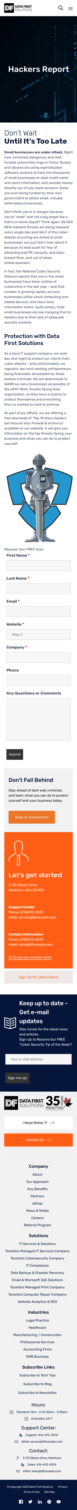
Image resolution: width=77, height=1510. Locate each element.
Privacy (63, 1486)
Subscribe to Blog (37, 1384)
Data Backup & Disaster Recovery (37, 1273)
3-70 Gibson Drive (23, 885)
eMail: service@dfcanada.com (32, 917)
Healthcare (37, 1328)
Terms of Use (32, 1491)
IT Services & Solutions (37, 1244)
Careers (37, 1218)
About (37, 1174)
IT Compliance (37, 1265)
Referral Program (37, 1225)
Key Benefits (37, 1189)
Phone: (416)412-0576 (26, 939)
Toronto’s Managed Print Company (37, 1287)
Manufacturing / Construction (37, 1335)
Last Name (17, 578)
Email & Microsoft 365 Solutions (37, 1280)
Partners (37, 1196)
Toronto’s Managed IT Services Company (37, 1251)
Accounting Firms (37, 1349)
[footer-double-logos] (38, 1109)
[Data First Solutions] (18, 8)
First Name (18, 555)
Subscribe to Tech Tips (37, 1375)
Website (15, 624)
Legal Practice (37, 1320)
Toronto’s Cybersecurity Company (37, 1258)
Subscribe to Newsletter (37, 1393)
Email (12, 601)
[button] (32, 817)
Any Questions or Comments (33, 693)
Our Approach (37, 1182)
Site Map (49, 1491)
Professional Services (37, 1342)
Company (16, 647)
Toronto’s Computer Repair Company (37, 1294)
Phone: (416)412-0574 (26, 912)
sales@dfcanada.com (36, 945)
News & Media (37, 1211)
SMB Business (37, 1357)
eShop (37, 1203)
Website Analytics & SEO (37, 1302)
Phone (12, 670)
